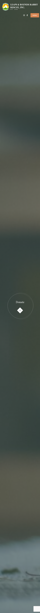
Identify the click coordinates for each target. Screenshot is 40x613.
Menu (35, 15)
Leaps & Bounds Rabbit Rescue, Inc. (24, 6)
